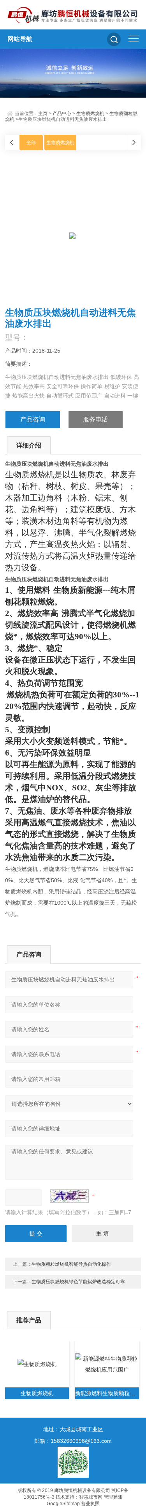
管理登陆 (113, 1497)
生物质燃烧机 (90, 113)
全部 (31, 142)
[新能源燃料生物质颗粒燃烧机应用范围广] (107, 1364)
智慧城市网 (90, 1497)
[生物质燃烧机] (37, 1364)
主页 (42, 113)
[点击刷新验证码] (69, 1196)
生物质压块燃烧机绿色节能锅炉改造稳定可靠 (78, 1281)
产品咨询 (32, 419)
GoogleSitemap (63, 1503)
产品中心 (62, 113)
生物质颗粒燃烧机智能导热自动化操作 (71, 1264)
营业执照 (90, 1503)
